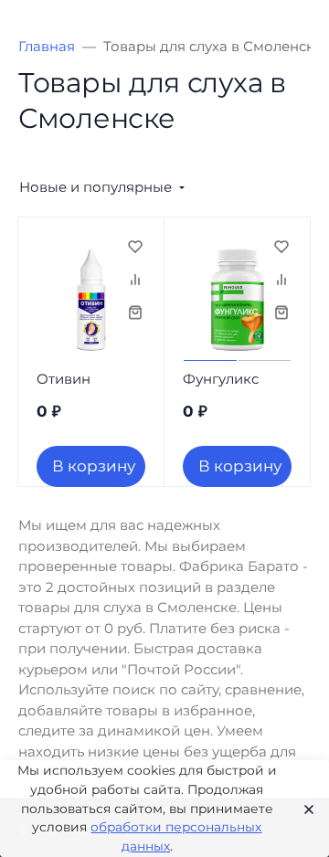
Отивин (63, 378)
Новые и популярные (95, 187)
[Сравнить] (135, 278)
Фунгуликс (221, 378)
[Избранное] (135, 245)
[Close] (303, 809)
